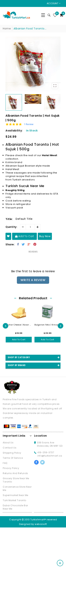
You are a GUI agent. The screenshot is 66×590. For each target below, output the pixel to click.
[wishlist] (8, 236)
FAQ (5, 463)
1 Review (28, 124)
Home (7, 28)
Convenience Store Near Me (17, 488)
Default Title (24, 219)
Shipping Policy (12, 452)
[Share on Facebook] (18, 244)
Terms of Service (13, 457)
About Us (8, 442)
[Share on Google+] (29, 244)
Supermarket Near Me (15, 495)
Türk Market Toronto (14, 500)
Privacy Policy (11, 468)
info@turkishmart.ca (49, 455)
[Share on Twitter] (23, 244)
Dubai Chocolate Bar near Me (15, 507)
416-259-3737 (45, 452)
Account (53, 3)
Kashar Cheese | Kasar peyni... (19, 324)
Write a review (33, 280)
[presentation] (5, 326)
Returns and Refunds (15, 473)
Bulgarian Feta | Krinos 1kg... (47, 324)
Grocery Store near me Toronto (16, 480)
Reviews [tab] (33, 251)
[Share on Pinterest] (34, 244)
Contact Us (9, 447)
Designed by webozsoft (33, 524)
